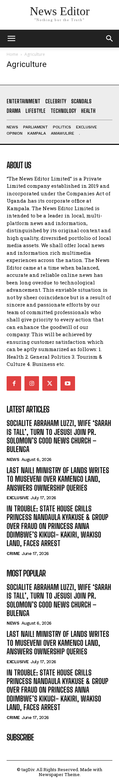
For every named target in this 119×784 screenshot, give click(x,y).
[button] (109, 39)
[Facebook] (14, 383)
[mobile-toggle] (11, 39)
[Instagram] (31, 383)
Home (12, 54)
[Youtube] (67, 383)
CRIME (13, 553)
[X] (49, 383)
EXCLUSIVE (18, 497)
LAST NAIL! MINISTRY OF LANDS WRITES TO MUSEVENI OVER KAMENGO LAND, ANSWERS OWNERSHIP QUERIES (58, 479)
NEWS (13, 459)
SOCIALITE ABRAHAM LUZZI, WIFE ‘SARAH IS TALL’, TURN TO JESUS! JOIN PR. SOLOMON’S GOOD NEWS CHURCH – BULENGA (59, 436)
